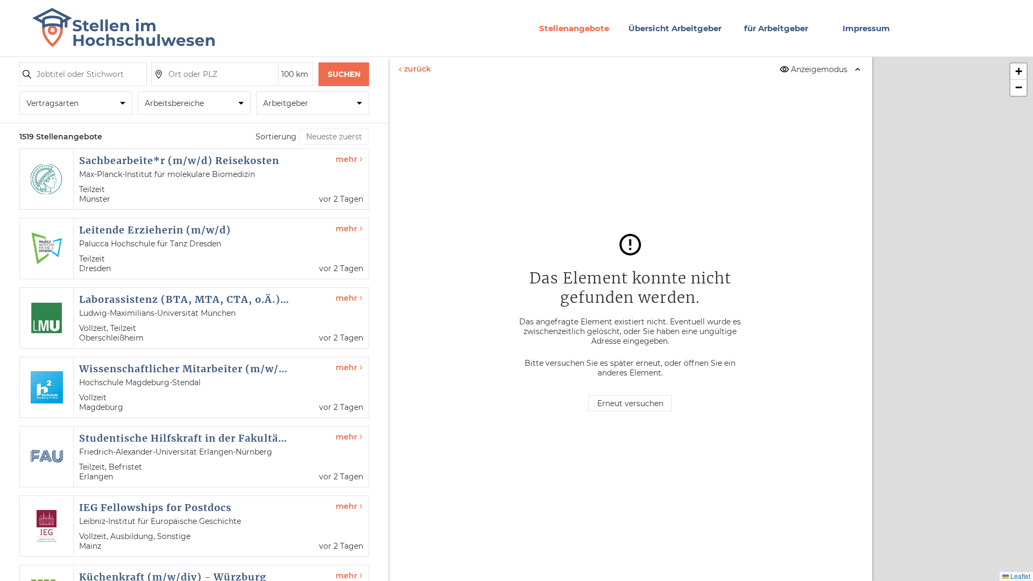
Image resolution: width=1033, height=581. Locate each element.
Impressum (866, 28)
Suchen (344, 74)
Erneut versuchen (630, 403)
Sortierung (276, 136)
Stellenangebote (574, 28)
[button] (1018, 71)
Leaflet (1019, 575)
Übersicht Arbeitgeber (674, 28)
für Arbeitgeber (776, 28)
